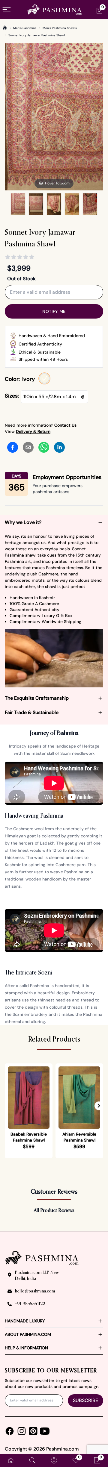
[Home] (4, 27)
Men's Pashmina (25, 28)
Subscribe (85, 1400)
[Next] (98, 116)
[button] (98, 1106)
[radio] (44, 378)
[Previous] (9, 116)
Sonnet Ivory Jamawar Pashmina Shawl (36, 35)
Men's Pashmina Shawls (60, 28)
